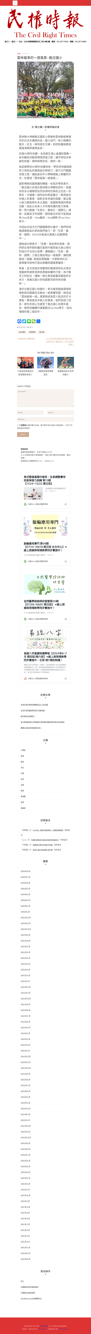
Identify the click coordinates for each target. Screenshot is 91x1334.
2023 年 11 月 (25, 1062)
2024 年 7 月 (25, 1016)
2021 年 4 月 (25, 1236)
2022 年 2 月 (25, 1184)
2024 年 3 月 (25, 1039)
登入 (22, 1281)
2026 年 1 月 (25, 912)
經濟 (22, 790)
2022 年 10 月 (26, 1137)
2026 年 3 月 (25, 900)
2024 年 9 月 (25, 1004)
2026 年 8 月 (25, 871)
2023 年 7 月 (25, 1085)
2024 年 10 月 (26, 998)
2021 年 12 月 (25, 1195)
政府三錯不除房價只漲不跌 (42, 850)
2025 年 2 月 (25, 975)
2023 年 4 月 (25, 1103)
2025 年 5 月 (25, 958)
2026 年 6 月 (25, 883)
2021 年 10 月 (25, 1207)
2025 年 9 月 (25, 935)
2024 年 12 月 (26, 987)
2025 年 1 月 (25, 981)
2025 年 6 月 (25, 952)
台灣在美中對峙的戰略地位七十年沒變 (34, 705)
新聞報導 (32, 332)
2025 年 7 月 (25, 946)
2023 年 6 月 (25, 1091)
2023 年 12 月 (26, 1056)
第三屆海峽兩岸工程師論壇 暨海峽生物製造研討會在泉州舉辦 (42, 722)
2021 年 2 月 (25, 1241)
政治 (22, 762)
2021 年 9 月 (25, 1213)
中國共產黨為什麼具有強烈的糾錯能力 (45, 840)
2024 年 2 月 (25, 1045)
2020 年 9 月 (25, 1253)
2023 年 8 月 (25, 1079)
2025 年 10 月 (26, 929)
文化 (22, 767)
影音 (22, 756)
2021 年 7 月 (25, 1224)
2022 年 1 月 (25, 1189)
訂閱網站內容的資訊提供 (29, 1287)
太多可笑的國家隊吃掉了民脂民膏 (33, 710)
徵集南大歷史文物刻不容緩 (42, 845)
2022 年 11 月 (25, 1131)
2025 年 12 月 (26, 917)
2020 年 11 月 (25, 1247)
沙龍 (22, 773)
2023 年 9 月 (25, 1074)
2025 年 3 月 (25, 969)
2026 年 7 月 (25, 877)
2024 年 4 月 (25, 1033)
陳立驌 (42, 332)
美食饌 (23, 796)
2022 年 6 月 (25, 1160)
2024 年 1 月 (25, 1050)
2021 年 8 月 (25, 1218)
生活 (22, 779)
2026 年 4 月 (25, 894)
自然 (22, 802)
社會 (18, 53)
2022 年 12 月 (26, 1126)
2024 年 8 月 (25, 1010)
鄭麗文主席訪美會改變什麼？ (31, 728)
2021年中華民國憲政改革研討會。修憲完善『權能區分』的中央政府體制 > (60, 342)
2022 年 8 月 (25, 1149)
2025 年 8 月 (25, 940)
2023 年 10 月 (26, 1068)
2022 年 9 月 (25, 1143)
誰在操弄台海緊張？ (28, 716)
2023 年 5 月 (25, 1097)
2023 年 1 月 (25, 1120)
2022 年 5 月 (25, 1166)
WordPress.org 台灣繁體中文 (31, 1298)
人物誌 (23, 750)
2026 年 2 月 (25, 906)
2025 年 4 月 (25, 964)
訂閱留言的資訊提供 (28, 1293)
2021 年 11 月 (25, 1201)
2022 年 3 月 (25, 1178)
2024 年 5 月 (25, 1027)
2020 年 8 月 (25, 1259)
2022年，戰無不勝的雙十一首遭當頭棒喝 (48, 830)
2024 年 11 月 (25, 993)
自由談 (23, 808)
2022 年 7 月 (25, 1155)
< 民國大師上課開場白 (26, 339)
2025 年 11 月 (25, 923)
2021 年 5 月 (25, 1230)
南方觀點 (22, 332)
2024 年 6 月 (25, 1022)
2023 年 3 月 (25, 1108)
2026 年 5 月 (25, 888)
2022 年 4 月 (25, 1172)
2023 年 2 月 (25, 1114)
